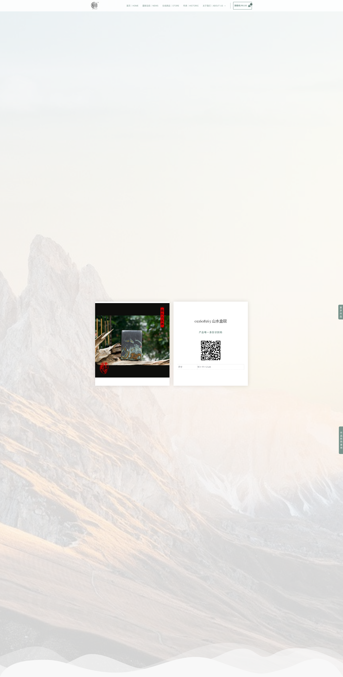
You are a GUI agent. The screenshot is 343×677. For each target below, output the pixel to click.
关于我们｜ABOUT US (213, 5)
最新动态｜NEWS (150, 5)
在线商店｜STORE (170, 5)
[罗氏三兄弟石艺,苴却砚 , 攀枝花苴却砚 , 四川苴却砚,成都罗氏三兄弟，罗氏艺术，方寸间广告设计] (94, 5)
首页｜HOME (132, 5)
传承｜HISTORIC (191, 5)
